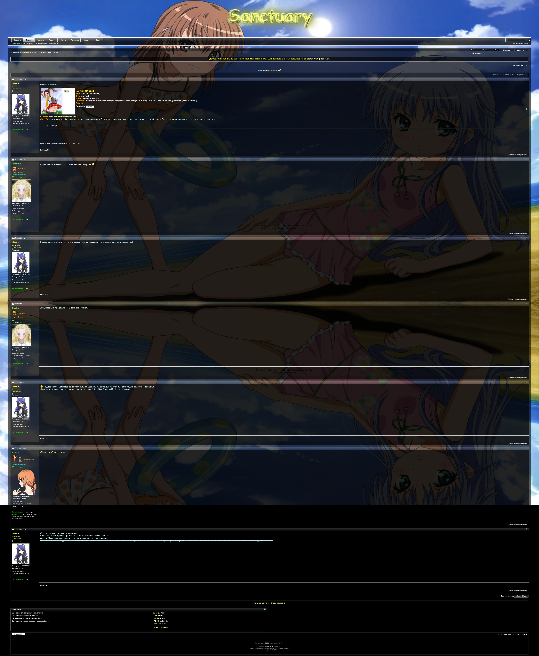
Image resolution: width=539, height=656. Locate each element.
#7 (526, 529)
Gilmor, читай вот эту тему (53, 452)
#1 (526, 79)
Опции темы (496, 75)
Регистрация (519, 50)
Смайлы (156, 616)
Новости (17, 40)
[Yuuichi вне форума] (24, 482)
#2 (526, 159)
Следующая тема (278, 603)
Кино (98, 40)
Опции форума (40, 43)
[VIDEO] (156, 621)
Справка (30, 43)
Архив (519, 634)
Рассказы (75, 40)
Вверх (525, 596)
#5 (526, 382)
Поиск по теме (508, 75)
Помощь (506, 50)
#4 (526, 304)
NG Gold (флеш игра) (272, 70)
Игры (86, 40)
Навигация (52, 43)
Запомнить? (478, 53)
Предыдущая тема (261, 603)
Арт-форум (26, 53)
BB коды (156, 613)
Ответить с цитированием (518, 155)
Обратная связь (501, 634)
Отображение (520, 75)
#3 (526, 238)
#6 (526, 448)
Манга (63, 40)
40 (23, 214)
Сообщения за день (19, 43)
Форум (28, 40)
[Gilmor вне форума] (20, 104)
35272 (24, 506)
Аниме (51, 40)
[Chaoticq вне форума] (21, 190)
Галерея (40, 40)
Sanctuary (511, 634)
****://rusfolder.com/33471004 (63, 117)
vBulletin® (270, 646)
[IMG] (155, 618)
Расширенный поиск (520, 43)
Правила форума (160, 628)
